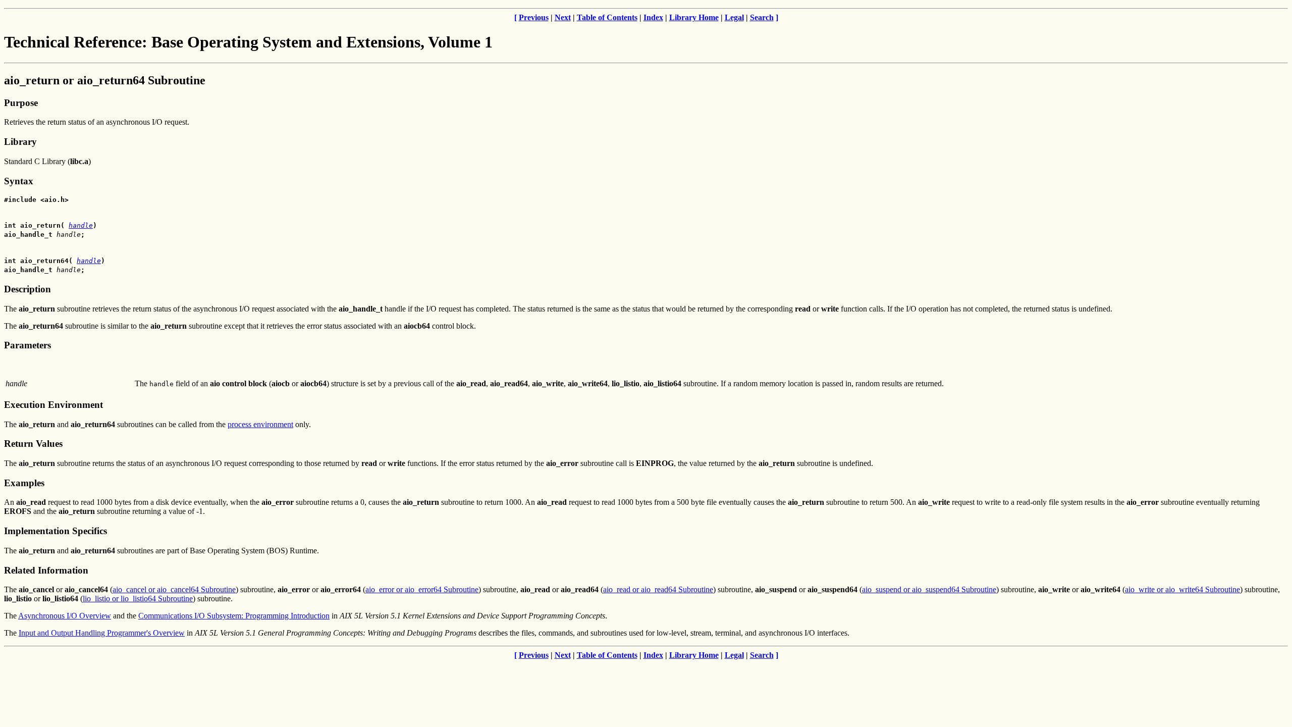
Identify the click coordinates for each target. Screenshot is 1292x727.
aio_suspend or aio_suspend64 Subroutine (929, 589)
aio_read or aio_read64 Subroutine (658, 589)
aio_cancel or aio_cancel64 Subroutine (174, 589)
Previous (534, 17)
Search (762, 17)
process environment (260, 424)
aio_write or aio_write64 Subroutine (1182, 589)
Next (563, 17)
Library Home (694, 17)
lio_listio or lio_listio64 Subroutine (138, 598)
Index (653, 17)
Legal (734, 17)
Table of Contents (607, 17)
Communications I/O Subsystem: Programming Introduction (234, 615)
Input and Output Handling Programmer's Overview (102, 633)
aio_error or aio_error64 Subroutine (421, 589)
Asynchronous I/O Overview (64, 615)
